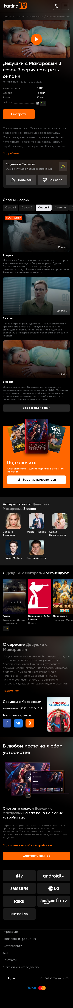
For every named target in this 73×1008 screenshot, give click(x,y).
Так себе (56, 180)
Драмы (21, 620)
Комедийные (36, 16)
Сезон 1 (10, 207)
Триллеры (9, 620)
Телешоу (58, 620)
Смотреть (19, 114)
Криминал (11, 623)
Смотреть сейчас (36, 855)
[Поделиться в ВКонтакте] (18, 723)
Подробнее (11, 153)
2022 (23, 82)
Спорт (32, 623)
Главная (7, 16)
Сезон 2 (26, 207)
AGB (6, 953)
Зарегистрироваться (39, 479)
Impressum (10, 931)
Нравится (24, 180)
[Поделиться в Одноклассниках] (30, 723)
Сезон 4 (60, 207)
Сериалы (20, 16)
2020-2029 (35, 82)
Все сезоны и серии (36, 408)
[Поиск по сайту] (56, 6)
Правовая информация (19, 939)
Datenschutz (12, 946)
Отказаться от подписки (21, 967)
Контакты (10, 960)
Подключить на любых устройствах (27, 845)
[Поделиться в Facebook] (7, 723)
